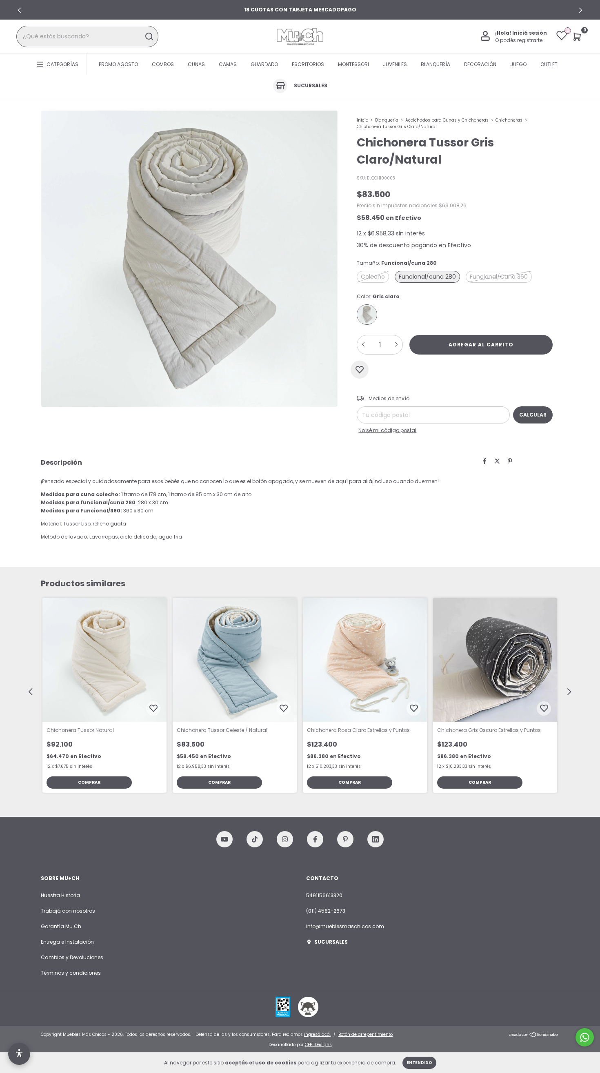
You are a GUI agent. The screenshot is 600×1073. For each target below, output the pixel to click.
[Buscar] (149, 36)
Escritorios (308, 64)
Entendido (419, 1063)
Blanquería (435, 64)
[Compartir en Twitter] (497, 461)
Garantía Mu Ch (61, 926)
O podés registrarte (518, 40)
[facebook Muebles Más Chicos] (315, 839)
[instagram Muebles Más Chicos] (285, 839)
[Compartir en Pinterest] (510, 461)
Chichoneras (509, 120)
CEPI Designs (318, 1045)
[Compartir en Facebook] (485, 461)
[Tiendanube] (533, 1035)
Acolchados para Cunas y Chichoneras (447, 120)
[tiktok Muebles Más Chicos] (255, 839)
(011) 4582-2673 (325, 910)
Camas (228, 64)
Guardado (264, 64)
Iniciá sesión (529, 32)
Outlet (549, 64)
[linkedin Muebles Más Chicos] (375, 839)
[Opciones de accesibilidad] (19, 1054)
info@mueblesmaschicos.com (345, 926)
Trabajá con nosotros (68, 910)
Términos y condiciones (71, 972)
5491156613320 (324, 895)
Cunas (196, 64)
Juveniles (395, 64)
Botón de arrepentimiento (365, 1034)
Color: (378, 296)
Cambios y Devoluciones (72, 957)
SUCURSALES (331, 941)
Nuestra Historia (60, 895)
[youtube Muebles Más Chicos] (224, 839)
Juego (518, 64)
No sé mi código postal (387, 430)
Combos (163, 64)
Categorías (62, 64)
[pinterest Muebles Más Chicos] (345, 839)
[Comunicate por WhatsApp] (585, 1037)
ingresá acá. (317, 1034)
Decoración (480, 64)
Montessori (353, 64)
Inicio (362, 120)
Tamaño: (397, 262)
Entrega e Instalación (67, 941)
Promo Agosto (118, 64)
